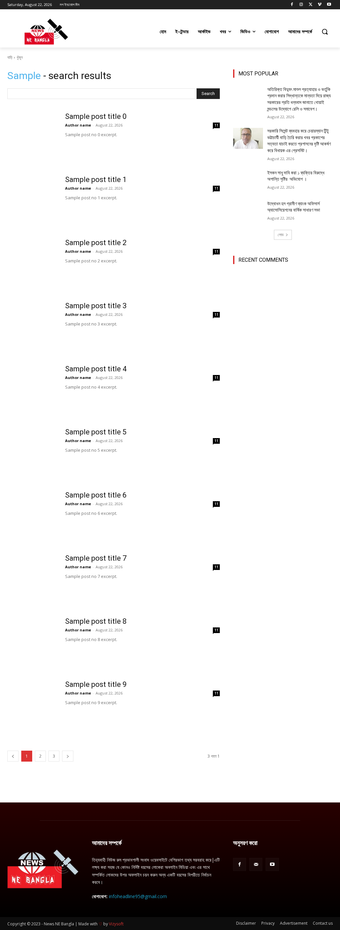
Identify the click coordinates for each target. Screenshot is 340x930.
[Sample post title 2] (32, 263)
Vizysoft (116, 924)
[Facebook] (292, 5)
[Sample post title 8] (32, 642)
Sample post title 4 (96, 369)
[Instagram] (301, 5)
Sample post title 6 (96, 495)
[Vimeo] (319, 5)
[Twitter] (310, 5)
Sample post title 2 (96, 242)
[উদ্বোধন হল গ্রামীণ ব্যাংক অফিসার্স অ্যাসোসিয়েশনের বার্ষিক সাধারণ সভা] (248, 211)
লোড (281, 234)
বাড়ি (9, 57)
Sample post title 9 (96, 684)
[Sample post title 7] (32, 579)
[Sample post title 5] (32, 453)
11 (216, 125)
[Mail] (255, 864)
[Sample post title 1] (32, 200)
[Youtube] (329, 5)
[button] (325, 32)
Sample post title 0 (96, 116)
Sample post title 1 (96, 179)
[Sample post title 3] (32, 326)
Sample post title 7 (96, 558)
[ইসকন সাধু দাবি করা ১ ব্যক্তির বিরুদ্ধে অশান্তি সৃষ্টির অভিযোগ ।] (248, 180)
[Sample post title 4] (32, 390)
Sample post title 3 (96, 306)
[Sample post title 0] (32, 137)
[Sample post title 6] (32, 516)
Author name (78, 125)
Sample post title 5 (96, 432)
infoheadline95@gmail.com (138, 896)
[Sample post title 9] (32, 705)
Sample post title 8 (96, 621)
